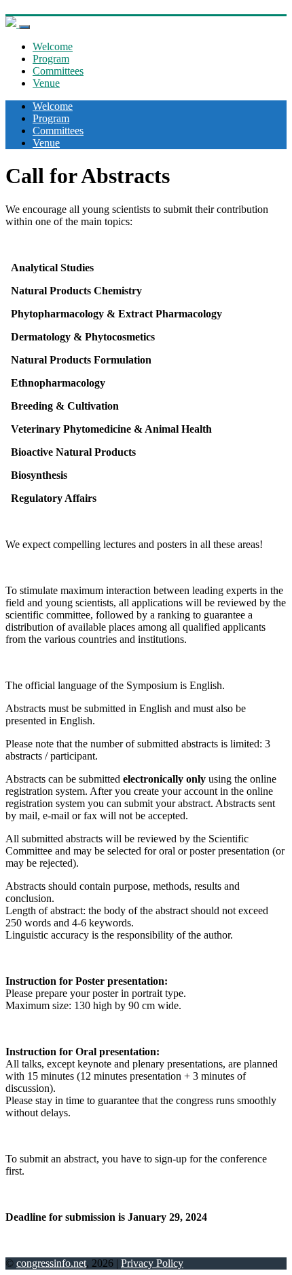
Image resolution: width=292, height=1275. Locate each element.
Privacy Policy (152, 1263)
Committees (58, 71)
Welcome (53, 46)
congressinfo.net (51, 1263)
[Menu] (24, 27)
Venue (46, 83)
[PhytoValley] (12, 23)
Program (51, 58)
